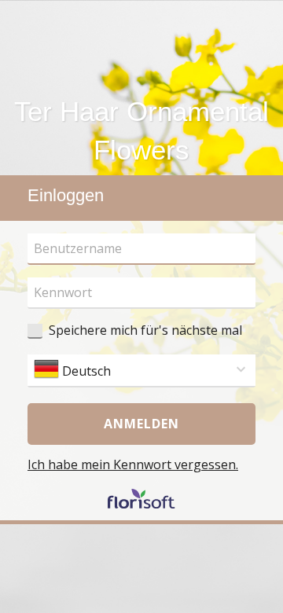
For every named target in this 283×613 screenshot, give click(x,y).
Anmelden (141, 423)
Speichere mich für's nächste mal (145, 330)
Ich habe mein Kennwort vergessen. (133, 464)
